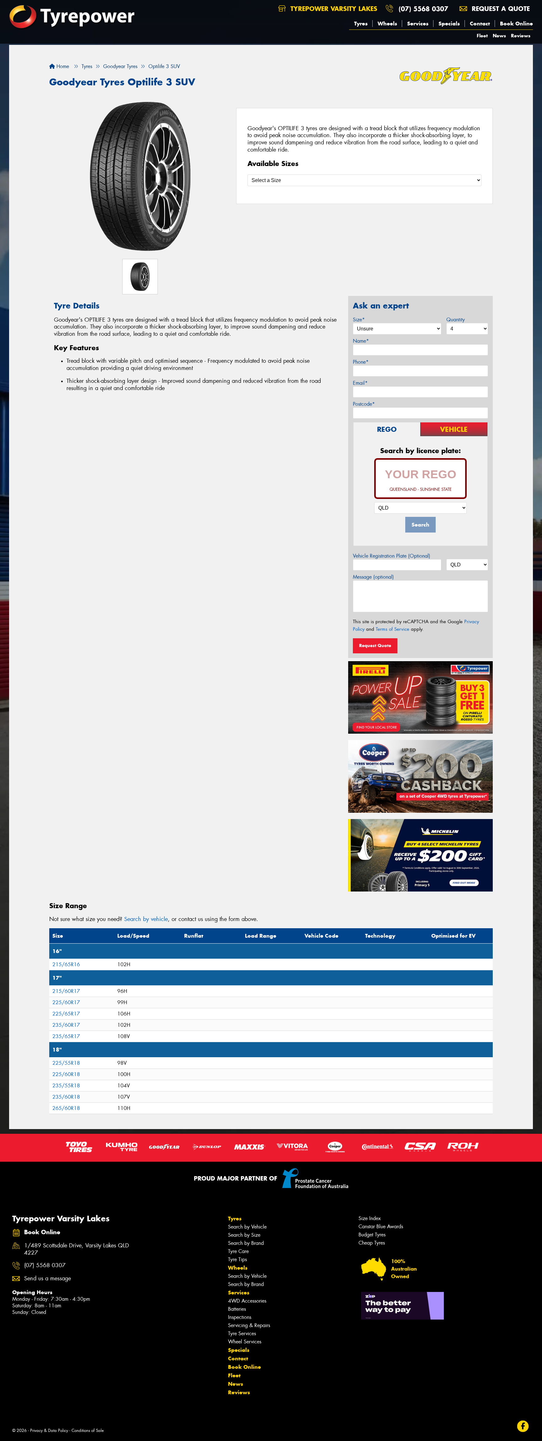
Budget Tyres (372, 1234)
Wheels (387, 23)
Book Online (516, 23)
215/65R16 (66, 964)
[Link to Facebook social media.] (523, 1426)
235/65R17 (66, 1036)
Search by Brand (246, 1243)
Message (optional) (373, 577)
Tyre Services (242, 1333)
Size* (359, 319)
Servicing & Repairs (249, 1325)
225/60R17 (66, 1002)
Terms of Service (392, 629)
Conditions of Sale (88, 1430)
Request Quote (375, 645)
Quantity (455, 319)
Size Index (370, 1218)
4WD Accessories (247, 1301)
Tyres (361, 23)
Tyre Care (238, 1251)
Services (417, 23)
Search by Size (244, 1235)
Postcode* (364, 404)
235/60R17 (66, 1025)
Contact (480, 23)
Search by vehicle (146, 919)
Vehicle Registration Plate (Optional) (391, 556)
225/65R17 (66, 1013)
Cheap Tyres (372, 1243)
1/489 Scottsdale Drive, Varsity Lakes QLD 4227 (76, 1249)
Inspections (239, 1317)
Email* (360, 383)
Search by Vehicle (247, 1227)
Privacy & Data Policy (49, 1430)
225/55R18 (66, 1063)
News (499, 36)
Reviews (520, 36)
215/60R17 (66, 991)
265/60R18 (66, 1108)
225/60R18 (66, 1074)
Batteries (237, 1309)
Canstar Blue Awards (381, 1226)
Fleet (482, 36)
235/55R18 (66, 1085)
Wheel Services (244, 1341)
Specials (449, 23)
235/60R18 (66, 1097)
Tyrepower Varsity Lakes (332, 9)
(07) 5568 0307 (423, 9)
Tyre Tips (237, 1259)
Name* (361, 341)
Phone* (361, 362)
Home (62, 66)
